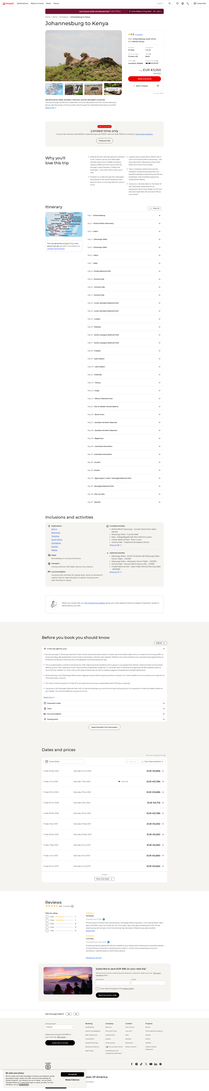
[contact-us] (187, 3)
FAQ (126, 1035)
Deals (48, 3)
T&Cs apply (61, 1037)
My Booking (89, 1027)
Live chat (128, 1031)
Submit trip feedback (92, 1031)
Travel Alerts (89, 1039)
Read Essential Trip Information (104, 727)
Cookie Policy (24, 1084)
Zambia (54, 547)
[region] (44, 1079)
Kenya (54, 529)
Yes (69, 1014)
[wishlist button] (158, 85)
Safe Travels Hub (91, 1035)
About (56, 3)
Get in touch (129, 1027)
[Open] (72, 906)
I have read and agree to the (116, 988)
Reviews (128, 1039)
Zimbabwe (63, 17)
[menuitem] (8, 3)
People (147, 1035)
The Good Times (111, 1031)
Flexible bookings (91, 1043)
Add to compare (142, 86)
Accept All (72, 1074)
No (76, 1014)
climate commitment (56, 249)
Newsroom (129, 1043)
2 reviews (139, 34)
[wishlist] (177, 3)
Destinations (22, 3)
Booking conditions (92, 1047)
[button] (83, 55)
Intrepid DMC (110, 1035)
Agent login (89, 1051)
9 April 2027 (157, 73)
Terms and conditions (144, 134)
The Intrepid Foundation (154, 1031)
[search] (161, 3)
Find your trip (104, 141)
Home (47, 17)
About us (108, 1027)
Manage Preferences (72, 1080)
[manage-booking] (182, 3)
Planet (147, 1039)
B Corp (147, 1027)
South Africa (56, 540)
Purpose (148, 1023)
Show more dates (102, 879)
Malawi (54, 550)
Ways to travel (37, 3)
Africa (54, 17)
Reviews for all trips (93, 958)
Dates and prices (145, 79)
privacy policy (128, 988)
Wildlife (148, 1043)
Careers (108, 1039)
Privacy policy (110, 1043)
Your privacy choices (115, 1047)
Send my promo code (107, 995)
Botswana (55, 533)
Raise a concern (131, 1047)
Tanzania (55, 536)
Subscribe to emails (60, 1043)
